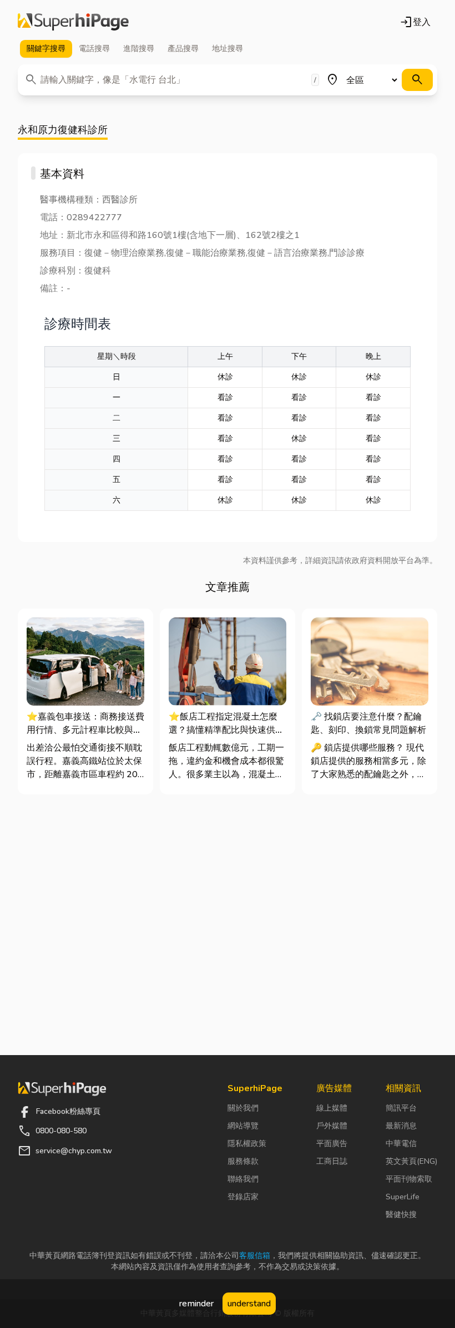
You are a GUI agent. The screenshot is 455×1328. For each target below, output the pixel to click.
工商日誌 (331, 1161)
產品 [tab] (183, 48)
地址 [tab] (227, 48)
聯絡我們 (243, 1179)
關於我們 (243, 1108)
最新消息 (401, 1126)
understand (249, 1303)
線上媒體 (331, 1108)
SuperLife (402, 1197)
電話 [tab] (94, 48)
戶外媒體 (331, 1126)
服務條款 (243, 1161)
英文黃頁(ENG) (411, 1161)
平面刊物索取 (409, 1179)
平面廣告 (331, 1143)
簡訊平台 (401, 1108)
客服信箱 (254, 1255)
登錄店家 (243, 1197)
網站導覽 (243, 1126)
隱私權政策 (247, 1143)
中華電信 (401, 1143)
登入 (415, 22)
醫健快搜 (401, 1214)
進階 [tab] (138, 48)
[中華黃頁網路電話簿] (73, 22)
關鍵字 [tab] (46, 48)
